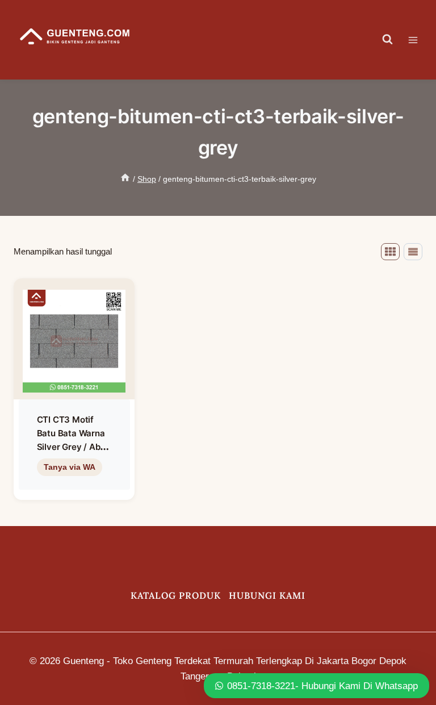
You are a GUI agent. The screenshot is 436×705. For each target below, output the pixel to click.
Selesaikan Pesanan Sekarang (74, 491)
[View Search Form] (387, 39)
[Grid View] (390, 251)
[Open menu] (418, 39)
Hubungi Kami (267, 595)
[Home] (125, 178)
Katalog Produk (176, 595)
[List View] (413, 251)
